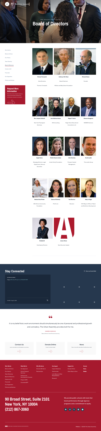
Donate (86, 4)
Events (85, 366)
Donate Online (71, 368)
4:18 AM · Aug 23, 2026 (12, 300)
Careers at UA (8, 379)
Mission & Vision (9, 368)
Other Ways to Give (73, 371)
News (84, 368)
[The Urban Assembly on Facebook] (65, 409)
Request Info (79, 4)
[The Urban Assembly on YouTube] (82, 409)
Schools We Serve (41, 368)
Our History (8, 371)
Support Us (70, 366)
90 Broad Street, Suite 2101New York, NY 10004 (27, 401)
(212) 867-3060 (17, 409)
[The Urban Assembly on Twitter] (74, 409)
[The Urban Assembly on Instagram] (69, 409)
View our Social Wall (91, 271)
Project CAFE (24, 380)
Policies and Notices (10, 387)
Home (41, 19)
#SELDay (12, 279)
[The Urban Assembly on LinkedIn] (78, 409)
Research (54, 378)
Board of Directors (9, 376)
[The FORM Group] (16, 426)
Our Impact (55, 366)
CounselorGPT (24, 382)
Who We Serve (40, 366)
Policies (78, 426)
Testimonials (55, 371)
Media (85, 371)
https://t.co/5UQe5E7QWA (22, 279)
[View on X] (47, 300)
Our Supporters (9, 384)
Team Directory (9, 374)
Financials (7, 382)
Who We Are (47, 19)
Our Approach (24, 368)
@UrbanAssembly (11, 277)
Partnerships (39, 371)
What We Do (24, 366)
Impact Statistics (56, 368)
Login (91, 4)
